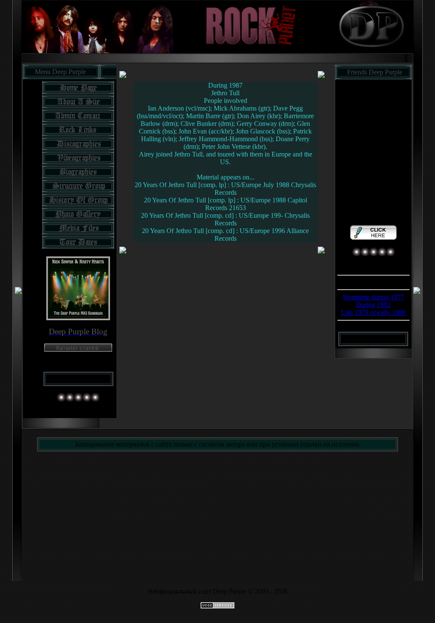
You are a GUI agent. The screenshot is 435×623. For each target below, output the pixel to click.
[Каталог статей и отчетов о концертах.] (78, 349)
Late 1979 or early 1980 (373, 312)
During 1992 (373, 304)
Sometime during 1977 (373, 297)
